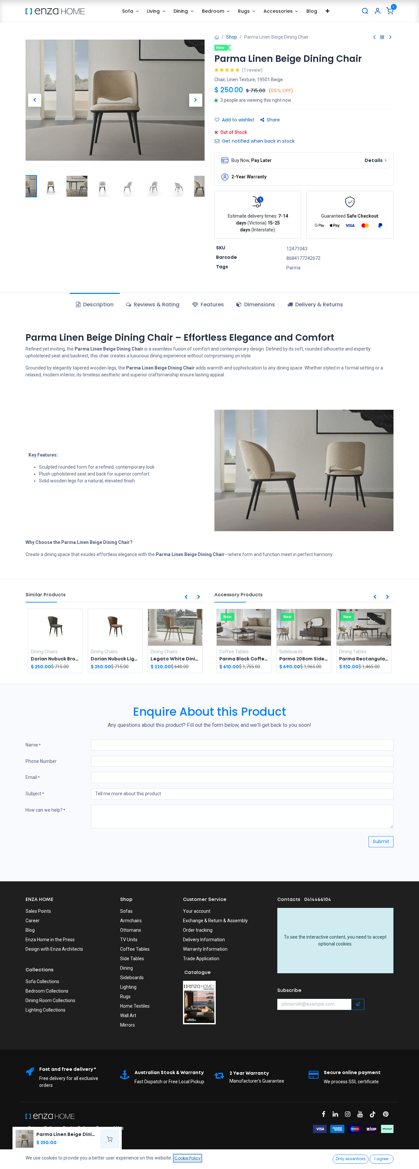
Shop (231, 37)
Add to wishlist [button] (238, 120)
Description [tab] (98, 304)
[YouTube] (362, 1114)
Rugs (125, 996)
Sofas (126, 911)
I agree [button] (381, 1158)
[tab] (208, 304)
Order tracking (197, 930)
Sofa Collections (42, 981)
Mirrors (127, 1025)
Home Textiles (135, 1006)
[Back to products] (382, 37)
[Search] (365, 11)
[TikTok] (375, 1114)
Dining (126, 968)
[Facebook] (326, 1114)
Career (33, 920)
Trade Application (201, 958)
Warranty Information (205, 949)
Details (374, 161)
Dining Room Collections (50, 1000)
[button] (35, 100)
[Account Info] (377, 11)
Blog (30, 930)
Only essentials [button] (351, 1158)
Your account (196, 911)
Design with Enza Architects (54, 949)
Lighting (128, 987)
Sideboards (132, 977)
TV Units (128, 939)
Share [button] (273, 120)
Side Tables (132, 958)
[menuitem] (130, 11)
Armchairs (131, 920)
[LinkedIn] (337, 1114)
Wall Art (128, 1015)
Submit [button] (381, 841)
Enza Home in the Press (50, 939)
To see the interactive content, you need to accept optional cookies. (335, 940)
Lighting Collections (45, 1010)
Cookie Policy (187, 1158)
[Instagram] (350, 1114)
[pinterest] (387, 1114)
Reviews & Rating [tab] (156, 304)
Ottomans (130, 930)
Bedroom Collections (47, 991)
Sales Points (38, 911)
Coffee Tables (135, 949)
